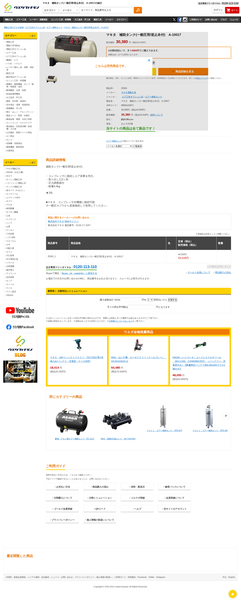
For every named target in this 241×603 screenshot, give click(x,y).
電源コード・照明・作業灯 (18, 115)
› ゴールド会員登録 (62, 508)
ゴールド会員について (198, 272)
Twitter (151, 577)
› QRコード (100, 508)
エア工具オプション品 (16, 56)
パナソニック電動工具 (16, 183)
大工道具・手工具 (82, 19)
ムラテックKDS (13, 197)
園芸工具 (98, 19)
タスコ (9, 252)
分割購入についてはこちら (120, 321)
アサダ (9, 205)
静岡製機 (10, 208)
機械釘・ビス (12, 60)
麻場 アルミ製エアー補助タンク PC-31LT (74, 439)
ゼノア (9, 281)
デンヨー (10, 230)
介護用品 (10, 150)
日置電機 (10, 266)
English (231, 577)
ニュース (234, 19)
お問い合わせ (211, 19)
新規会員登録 (20, 577)
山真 (8, 226)
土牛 (8, 244)
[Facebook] (179, 19)
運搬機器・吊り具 (14, 108)
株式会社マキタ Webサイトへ (63, 221)
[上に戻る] (233, 597)
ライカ (9, 288)
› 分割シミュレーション (100, 497)
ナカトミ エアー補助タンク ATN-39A (210, 430)
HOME (9, 577)
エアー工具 (21, 19)
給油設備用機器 (13, 94)
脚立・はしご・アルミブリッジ (20, 112)
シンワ (9, 223)
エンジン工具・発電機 (61, 19)
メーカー (109, 19)
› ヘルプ (137, 508)
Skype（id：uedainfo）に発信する (79, 273)
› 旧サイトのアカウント (174, 508)
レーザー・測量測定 (39, 19)
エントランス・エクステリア (19, 123)
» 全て (33, 36)
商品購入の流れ (223, 272)
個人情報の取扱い (104, 577)
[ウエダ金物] (21, 7)
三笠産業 (10, 234)
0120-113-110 (85, 267)
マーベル (10, 284)
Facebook (142, 577)
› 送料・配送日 (137, 486)
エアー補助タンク (114, 141)
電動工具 (9, 19)
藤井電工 (10, 270)
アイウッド (11, 273)
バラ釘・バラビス (14, 63)
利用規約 (132, 577)
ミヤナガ (10, 263)
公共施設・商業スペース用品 (19, 132)
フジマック (11, 219)
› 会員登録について (174, 497)
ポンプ (9, 140)
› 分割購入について (62, 497)
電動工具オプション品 (16, 49)
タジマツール (12, 194)
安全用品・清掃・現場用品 (18, 105)
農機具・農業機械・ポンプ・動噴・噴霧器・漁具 (20, 85)
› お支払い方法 (62, 486)
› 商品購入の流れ (100, 486)
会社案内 (45, 577)
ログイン (218, 10)
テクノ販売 (11, 291)
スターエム (11, 241)
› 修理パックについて (174, 486)
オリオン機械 (12, 212)
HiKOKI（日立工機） (15, 172)
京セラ (9, 176)
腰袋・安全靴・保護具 (16, 101)
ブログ (224, 19)
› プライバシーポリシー (62, 520)
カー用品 (10, 136)
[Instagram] (185, 19)
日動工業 (10, 248)
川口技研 (10, 255)
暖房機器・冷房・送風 (16, 90)
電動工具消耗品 (13, 45)
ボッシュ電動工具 (14, 179)
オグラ (9, 201)
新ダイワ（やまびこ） (16, 190)
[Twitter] (174, 19)
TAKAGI (9, 295)
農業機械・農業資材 (15, 147)
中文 (224, 577)
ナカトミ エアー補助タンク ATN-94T (164, 430)
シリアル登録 (33, 577)
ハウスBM (10, 237)
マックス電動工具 (14, 187)
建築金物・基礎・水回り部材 (19, 119)
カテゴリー (122, 19)
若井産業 (10, 277)
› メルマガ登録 (137, 497)
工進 (8, 216)
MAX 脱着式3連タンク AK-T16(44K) (118, 439)
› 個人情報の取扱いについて (99, 520)
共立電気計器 (12, 259)
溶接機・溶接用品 (14, 143)
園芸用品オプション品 (16, 77)
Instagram (160, 577)
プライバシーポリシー (84, 577)
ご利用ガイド (196, 19)
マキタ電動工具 (13, 169)
